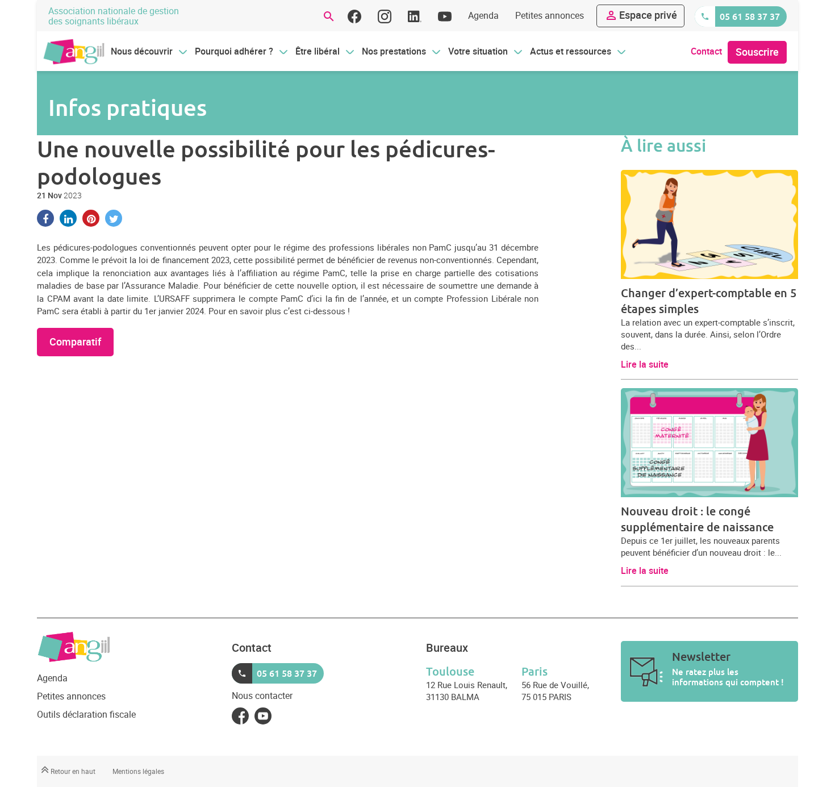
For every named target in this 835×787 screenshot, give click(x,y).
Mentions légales (138, 771)
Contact (706, 51)
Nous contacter (262, 695)
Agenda (483, 15)
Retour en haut (72, 771)
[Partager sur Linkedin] (68, 218)
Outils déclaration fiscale (86, 714)
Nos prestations (394, 51)
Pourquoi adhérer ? (234, 51)
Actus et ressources (570, 51)
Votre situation (478, 51)
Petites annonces (549, 15)
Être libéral (317, 51)
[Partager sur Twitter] (113, 218)
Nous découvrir (142, 51)
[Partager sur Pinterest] (90, 218)
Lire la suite (645, 364)
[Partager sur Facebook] (45, 218)
